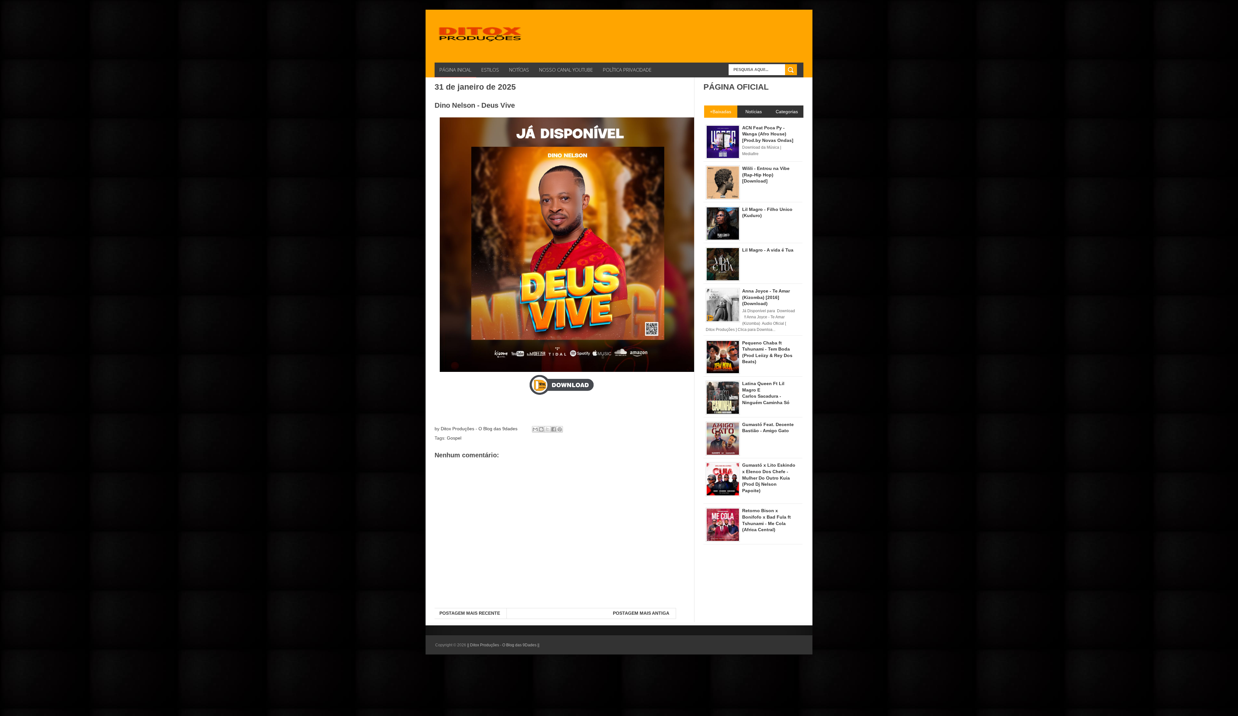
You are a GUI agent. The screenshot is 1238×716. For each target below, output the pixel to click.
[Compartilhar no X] (547, 429)
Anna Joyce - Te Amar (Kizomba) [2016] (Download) (766, 297)
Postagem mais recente (469, 613)
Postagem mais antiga (641, 613)
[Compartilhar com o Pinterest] (559, 429)
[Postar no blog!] (541, 429)
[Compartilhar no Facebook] (553, 429)
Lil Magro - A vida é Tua (767, 250)
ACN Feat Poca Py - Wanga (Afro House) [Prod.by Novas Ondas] (767, 134)
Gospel (454, 438)
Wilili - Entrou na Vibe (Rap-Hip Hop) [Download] (766, 175)
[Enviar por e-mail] (535, 429)
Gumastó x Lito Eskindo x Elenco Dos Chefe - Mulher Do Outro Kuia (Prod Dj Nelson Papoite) (768, 477)
